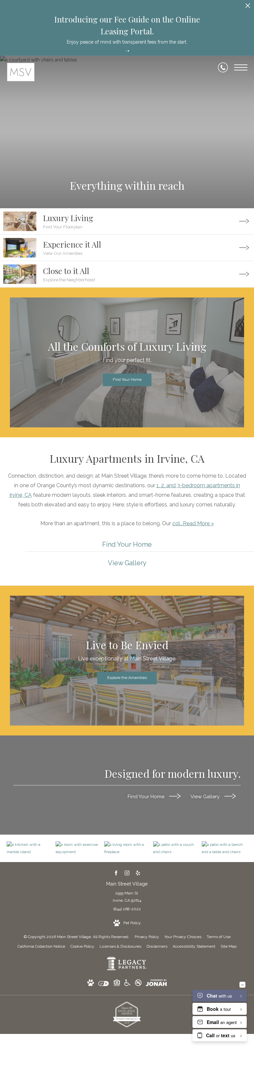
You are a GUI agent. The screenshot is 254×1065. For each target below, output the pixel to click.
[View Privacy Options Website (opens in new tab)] (103, 985)
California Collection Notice (41, 946)
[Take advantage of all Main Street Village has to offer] (78, 848)
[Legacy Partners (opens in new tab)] (127, 968)
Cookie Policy (82, 946)
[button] (125, 51)
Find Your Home (147, 797)
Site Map (228, 946)
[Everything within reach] (176, 848)
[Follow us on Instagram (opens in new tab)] (127, 873)
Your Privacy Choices (182, 936)
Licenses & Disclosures (120, 946)
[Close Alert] (247, 7)
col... (177, 523)
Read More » (198, 523)
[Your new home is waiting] (127, 848)
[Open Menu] (240, 67)
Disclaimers (157, 946)
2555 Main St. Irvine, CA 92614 (127, 897)
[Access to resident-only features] (224, 848)
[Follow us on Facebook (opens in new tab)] (116, 873)
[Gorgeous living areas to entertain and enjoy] (29, 848)
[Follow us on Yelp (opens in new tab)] (138, 873)
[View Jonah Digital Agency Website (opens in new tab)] (156, 984)
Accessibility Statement (194, 946)
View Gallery (205, 797)
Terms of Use (219, 936)
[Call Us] (223, 67)
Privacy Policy (147, 936)
